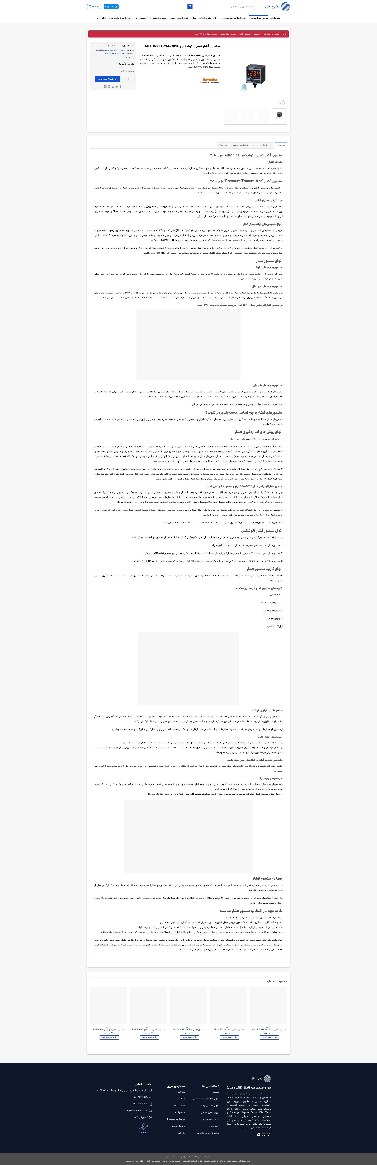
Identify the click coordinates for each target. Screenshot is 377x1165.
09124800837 (140, 1103)
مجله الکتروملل (187, 1156)
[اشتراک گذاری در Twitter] (116, 87)
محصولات (180, 1112)
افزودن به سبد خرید (107, 79)
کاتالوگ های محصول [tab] (240, 145)
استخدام (176, 1156)
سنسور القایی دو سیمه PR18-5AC (229, 1029)
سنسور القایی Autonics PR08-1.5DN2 (269, 1029)
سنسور (256, 33)
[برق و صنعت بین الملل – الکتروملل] (275, 6)
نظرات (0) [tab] (223, 145)
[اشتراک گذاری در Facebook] (120, 87)
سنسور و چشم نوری (259, 18)
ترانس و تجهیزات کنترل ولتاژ (204, 18)
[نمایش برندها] (210, 80)
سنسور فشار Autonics (206, 33)
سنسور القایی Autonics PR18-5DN (188, 1029)
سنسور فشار (244, 33)
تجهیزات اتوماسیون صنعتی (234, 18)
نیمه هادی (214, 1126)
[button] (94, 6)
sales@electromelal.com (135, 1110)
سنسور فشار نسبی (228, 33)
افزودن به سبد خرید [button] (269, 1037)
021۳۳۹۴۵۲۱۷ (141, 1097)
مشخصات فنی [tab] (266, 145)
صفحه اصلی (275, 18)
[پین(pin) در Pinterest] (109, 87)
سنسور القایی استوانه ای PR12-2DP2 (148, 1029)
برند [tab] (254, 145)
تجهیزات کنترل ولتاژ (209, 1105)
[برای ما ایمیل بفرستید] (263, 1135)
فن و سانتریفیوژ (159, 18)
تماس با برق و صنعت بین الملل (249, 944)
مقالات (181, 1092)
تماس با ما (101, 18)
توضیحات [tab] (281, 145)
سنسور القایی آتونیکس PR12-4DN (108, 1029)
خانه (284, 33)
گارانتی (181, 1133)
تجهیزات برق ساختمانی (121, 18)
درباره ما (181, 1098)
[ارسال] (189, 6)
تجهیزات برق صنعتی (179, 18)
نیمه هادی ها (141, 18)
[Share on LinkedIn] (105, 87)
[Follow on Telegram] (258, 1135)
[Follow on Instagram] (268, 1135)
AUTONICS (126, 57)
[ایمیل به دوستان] (113, 87)
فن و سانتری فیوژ (210, 1119)
